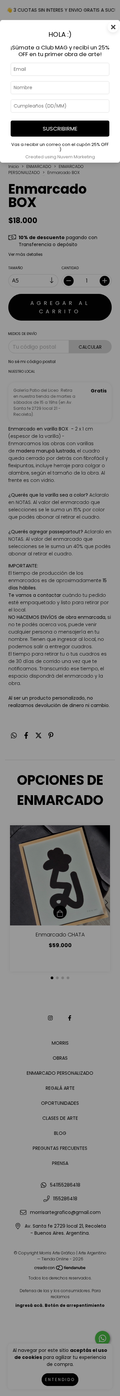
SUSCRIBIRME (60, 129)
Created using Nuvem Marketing (60, 157)
